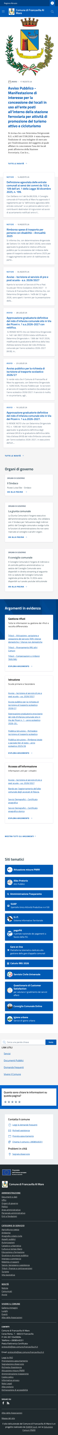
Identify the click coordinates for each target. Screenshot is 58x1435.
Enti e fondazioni (9, 1216)
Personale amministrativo (13, 1213)
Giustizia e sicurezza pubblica (15, 1255)
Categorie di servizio (13, 1225)
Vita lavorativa (8, 1274)
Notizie (5, 1288)
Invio (51, 1042)
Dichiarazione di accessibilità (15, 1390)
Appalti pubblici (9, 1239)
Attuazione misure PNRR (13, 1370)
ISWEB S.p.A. (31, 1427)
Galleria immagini (10, 1307)
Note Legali (7, 1383)
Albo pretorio (7, 1386)
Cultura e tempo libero (12, 1249)
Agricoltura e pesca (10, 1229)
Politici (5, 1206)
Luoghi (5, 1311)
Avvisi (4, 1294)
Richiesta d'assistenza (12, 1367)
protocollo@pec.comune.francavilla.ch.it (20, 1346)
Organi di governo (10, 1203)
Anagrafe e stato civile (12, 1236)
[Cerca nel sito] (52, 11)
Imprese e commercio (11, 1258)
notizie (10, 177)
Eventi (5, 1314)
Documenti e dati (9, 1196)
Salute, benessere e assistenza (16, 1265)
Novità (5, 1284)
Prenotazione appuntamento (15, 1360)
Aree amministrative (11, 1209)
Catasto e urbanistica (11, 1245)
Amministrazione (11, 1193)
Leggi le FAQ (7, 1357)
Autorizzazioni (8, 1242)
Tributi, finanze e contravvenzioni (17, 1268)
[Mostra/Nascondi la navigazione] (3, 11)
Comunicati (7, 1291)
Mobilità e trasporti (10, 1261)
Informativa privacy (10, 1380)
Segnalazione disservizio (13, 1364)
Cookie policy (7, 1377)
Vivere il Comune (11, 1303)
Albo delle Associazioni (12, 1317)
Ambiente (6, 1232)
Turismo (5, 1271)
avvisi (10, 312)
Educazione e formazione (13, 1252)
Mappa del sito (8, 1418)
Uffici (4, 1200)
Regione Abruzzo (10, 3)
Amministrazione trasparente (15, 1373)
